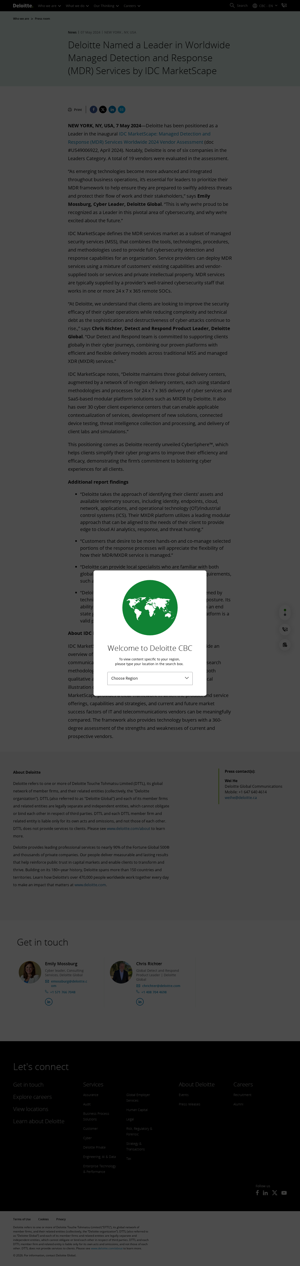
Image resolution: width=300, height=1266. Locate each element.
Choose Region (124, 678)
